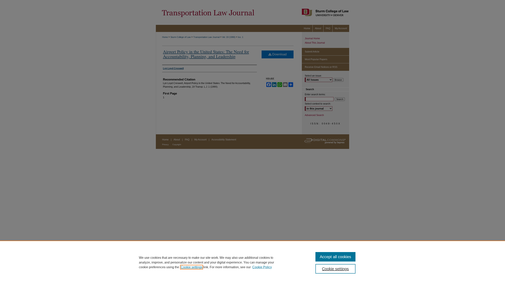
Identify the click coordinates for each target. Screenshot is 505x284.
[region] (252, 262)
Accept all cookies (335, 257)
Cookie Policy (262, 267)
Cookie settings (191, 267)
